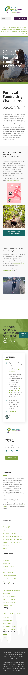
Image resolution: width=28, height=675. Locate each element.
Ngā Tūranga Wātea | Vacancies (12, 582)
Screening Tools (7, 606)
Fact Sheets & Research (9, 596)
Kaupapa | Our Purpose (9, 527)
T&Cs (4, 552)
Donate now (23, 334)
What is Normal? (7, 620)
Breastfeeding (7, 593)
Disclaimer (6, 545)
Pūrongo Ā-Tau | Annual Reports (12, 542)
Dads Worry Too (7, 617)
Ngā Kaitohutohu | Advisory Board (12, 536)
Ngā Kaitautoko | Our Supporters (12, 539)
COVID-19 (5, 638)
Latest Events (6, 644)
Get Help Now (20, 18)
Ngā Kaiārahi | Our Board (10, 533)
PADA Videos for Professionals (11, 590)
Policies (5, 549)
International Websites (9, 599)
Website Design (7, 653)
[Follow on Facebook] (7, 450)
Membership (6, 563)
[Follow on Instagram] (12, 450)
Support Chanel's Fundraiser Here (14, 233)
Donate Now (6, 560)
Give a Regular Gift (8, 572)
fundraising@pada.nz (18, 264)
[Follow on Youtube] (17, 450)
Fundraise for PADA (8, 271)
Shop (4, 569)
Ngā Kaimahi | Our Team (10, 530)
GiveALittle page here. (13, 180)
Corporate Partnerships (9, 575)
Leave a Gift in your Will (9, 579)
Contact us (12, 412)
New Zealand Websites (9, 602)
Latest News (6, 641)
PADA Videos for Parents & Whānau (13, 614)
